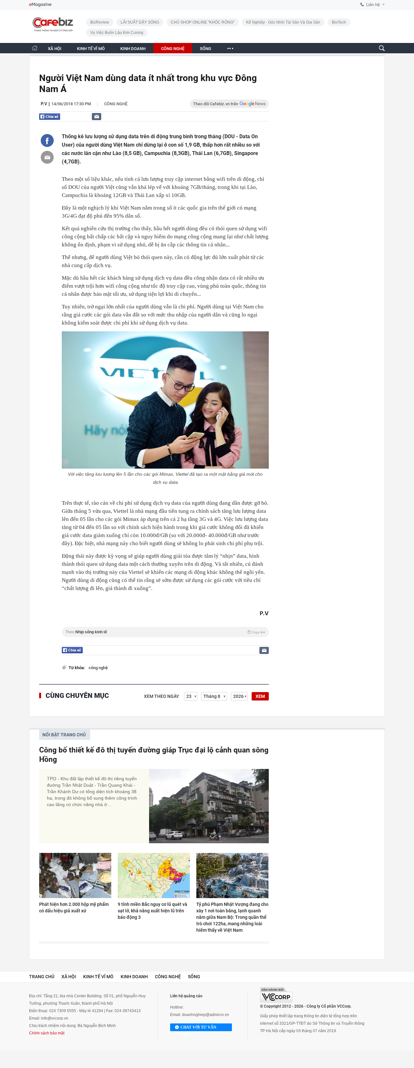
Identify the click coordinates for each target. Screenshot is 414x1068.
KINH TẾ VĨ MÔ (91, 48)
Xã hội (68, 976)
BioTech (339, 22)
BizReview (99, 22)
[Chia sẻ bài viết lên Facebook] (47, 140)
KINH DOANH (133, 48)
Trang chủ (41, 976)
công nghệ (98, 667)
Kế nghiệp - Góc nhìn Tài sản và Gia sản (283, 22)
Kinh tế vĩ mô (98, 976)
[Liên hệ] (96, 116)
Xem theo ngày (161, 696)
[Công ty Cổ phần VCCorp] (276, 995)
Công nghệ (115, 103)
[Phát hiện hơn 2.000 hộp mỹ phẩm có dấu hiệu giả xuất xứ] (75, 875)
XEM (260, 696)
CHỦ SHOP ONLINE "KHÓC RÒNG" (202, 22)
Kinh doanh (134, 976)
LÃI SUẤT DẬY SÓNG (140, 22)
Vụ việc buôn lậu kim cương (116, 32)
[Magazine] (40, 5)
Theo (165, 632)
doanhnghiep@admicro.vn (205, 1014)
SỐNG (205, 48)
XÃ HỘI (54, 48)
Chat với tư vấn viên (198, 1028)
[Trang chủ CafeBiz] (35, 48)
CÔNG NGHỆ (172, 48)
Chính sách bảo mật (46, 1033)
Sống (194, 976)
